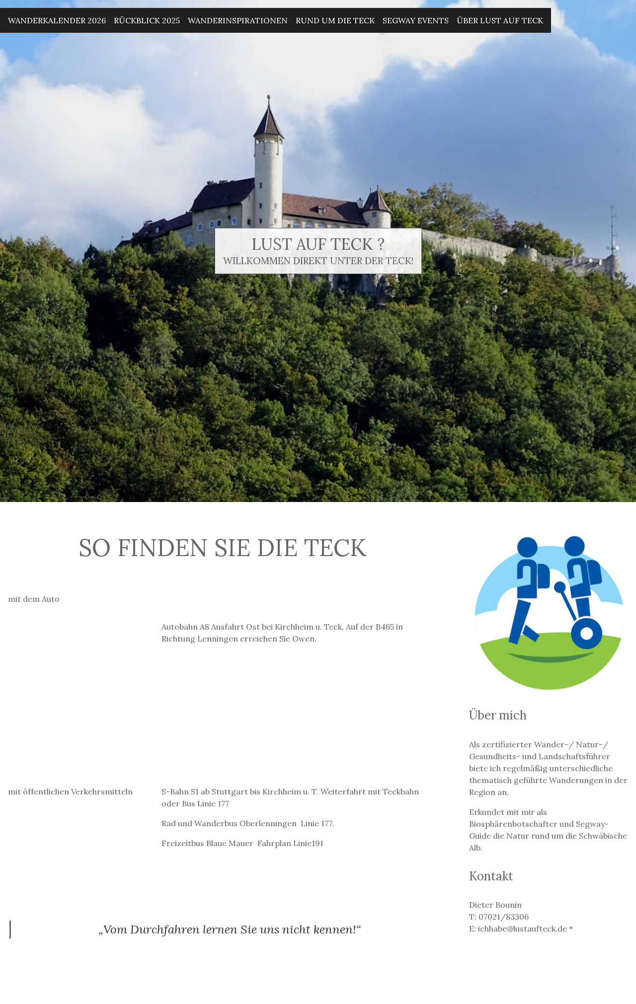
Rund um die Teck (335, 20)
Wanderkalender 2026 (57, 20)
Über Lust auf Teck (500, 20)
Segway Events (416, 20)
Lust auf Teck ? (318, 244)
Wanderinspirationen (238, 20)
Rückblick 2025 (147, 20)
